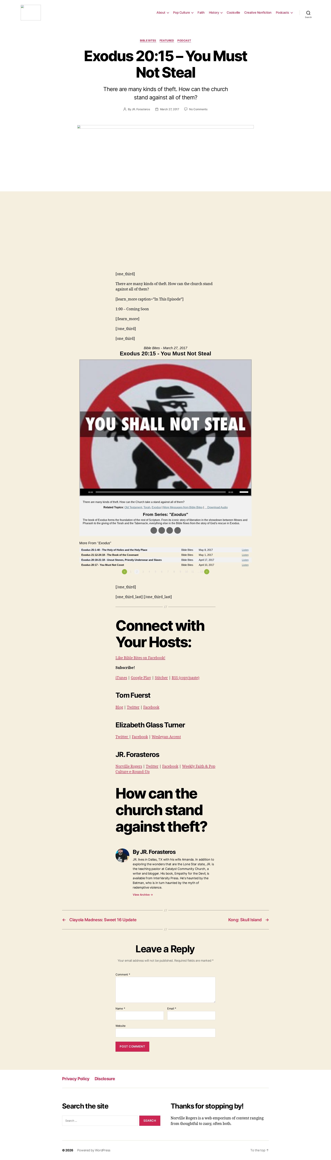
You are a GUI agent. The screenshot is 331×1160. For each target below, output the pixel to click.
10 (186, 571)
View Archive (143, 894)
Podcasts (282, 12)
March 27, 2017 (169, 109)
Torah (146, 507)
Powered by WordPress (93, 1150)
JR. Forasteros (141, 109)
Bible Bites (148, 40)
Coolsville (233, 12)
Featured (167, 40)
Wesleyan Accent (166, 737)
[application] (165, 492)
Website (121, 1025)
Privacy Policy (75, 1078)
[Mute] (237, 492)
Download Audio (217, 507)
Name (120, 1008)
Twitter (133, 707)
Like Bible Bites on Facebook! (140, 658)
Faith (201, 12)
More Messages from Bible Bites (183, 507)
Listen (245, 549)
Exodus (156, 507)
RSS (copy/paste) (185, 678)
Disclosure (105, 1078)
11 (192, 571)
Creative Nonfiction (258, 12)
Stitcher (161, 678)
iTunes (121, 678)
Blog (119, 707)
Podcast (184, 40)
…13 (200, 571)
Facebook (151, 707)
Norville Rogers (129, 766)
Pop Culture (181, 12)
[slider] (244, 492)
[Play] (84, 492)
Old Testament (133, 507)
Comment (123, 974)
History (214, 12)
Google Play (141, 678)
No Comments (198, 109)
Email (171, 1008)
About (161, 12)
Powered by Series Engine (239, 581)
